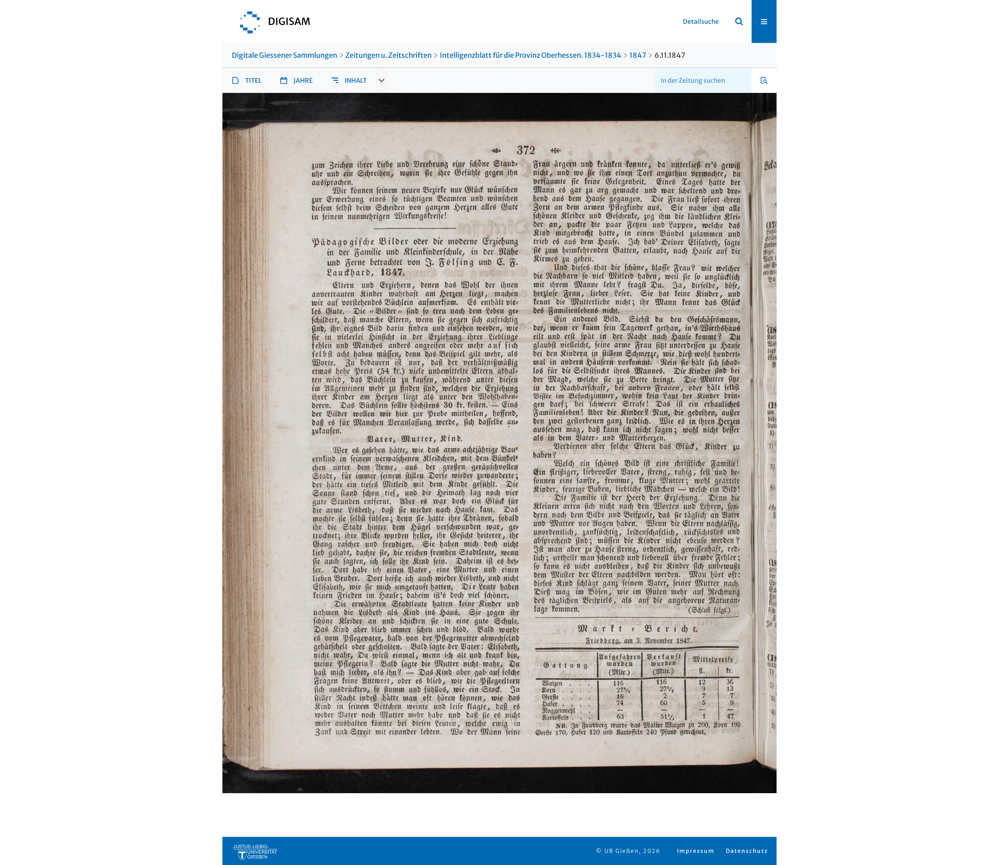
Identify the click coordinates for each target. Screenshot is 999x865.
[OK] (739, 21)
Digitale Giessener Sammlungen (284, 55)
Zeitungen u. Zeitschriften (388, 55)
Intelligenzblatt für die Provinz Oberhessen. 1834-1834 (530, 55)
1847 (637, 55)
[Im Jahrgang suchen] (764, 80)
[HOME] (271, 21)
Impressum (696, 850)
